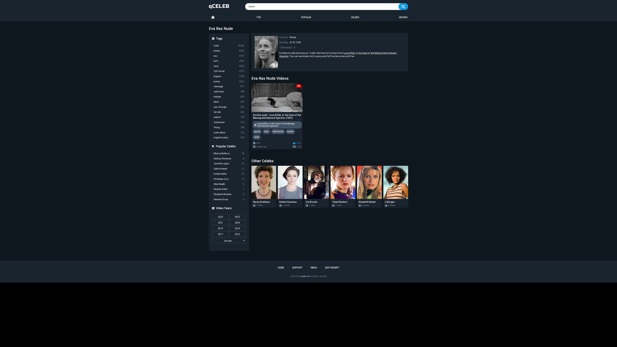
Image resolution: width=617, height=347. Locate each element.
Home (213, 17)
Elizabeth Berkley (229, 194)
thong (229, 127)
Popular (306, 17)
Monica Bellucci (229, 153)
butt (229, 61)
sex (229, 56)
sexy (229, 66)
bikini (229, 102)
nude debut (229, 132)
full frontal (229, 71)
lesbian (229, 96)
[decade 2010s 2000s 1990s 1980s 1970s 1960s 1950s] (229, 241)
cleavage (229, 86)
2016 (237, 234)
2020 (237, 222)
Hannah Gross (229, 199)
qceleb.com (305, 276)
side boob (229, 91)
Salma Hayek (229, 168)
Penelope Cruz (229, 179)
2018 (237, 228)
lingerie (229, 76)
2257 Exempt (332, 267)
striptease (229, 122)
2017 (220, 234)
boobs (229, 50)
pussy (229, 81)
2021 (220, 222)
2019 (220, 228)
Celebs (355, 17)
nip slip (229, 112)
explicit (229, 117)
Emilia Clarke (229, 174)
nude (229, 45)
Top (258, 17)
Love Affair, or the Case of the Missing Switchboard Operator (276, 125)
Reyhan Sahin (229, 189)
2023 (220, 217)
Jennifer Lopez (229, 163)
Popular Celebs (226, 146)
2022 (237, 217)
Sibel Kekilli (229, 184)
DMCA (314, 267)
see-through (229, 107)
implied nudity (229, 137)
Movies (403, 17)
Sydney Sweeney (229, 158)
